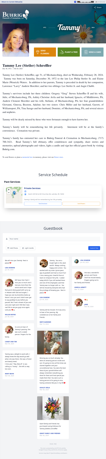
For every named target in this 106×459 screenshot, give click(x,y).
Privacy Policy (47, 450)
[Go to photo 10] (57, 352)
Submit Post (94, 248)
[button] (14, 193)
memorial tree (27, 157)
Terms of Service (58, 450)
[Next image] (67, 342)
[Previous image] (39, 342)
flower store (58, 157)
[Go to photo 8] (54, 352)
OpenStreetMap (55, 453)
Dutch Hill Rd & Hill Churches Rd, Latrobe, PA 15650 (46, 194)
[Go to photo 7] (53, 352)
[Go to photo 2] (47, 352)
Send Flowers (81, 204)
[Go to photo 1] (46, 352)
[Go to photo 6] (52, 352)
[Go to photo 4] (49, 352)
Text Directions (43, 204)
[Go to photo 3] (48, 352)
